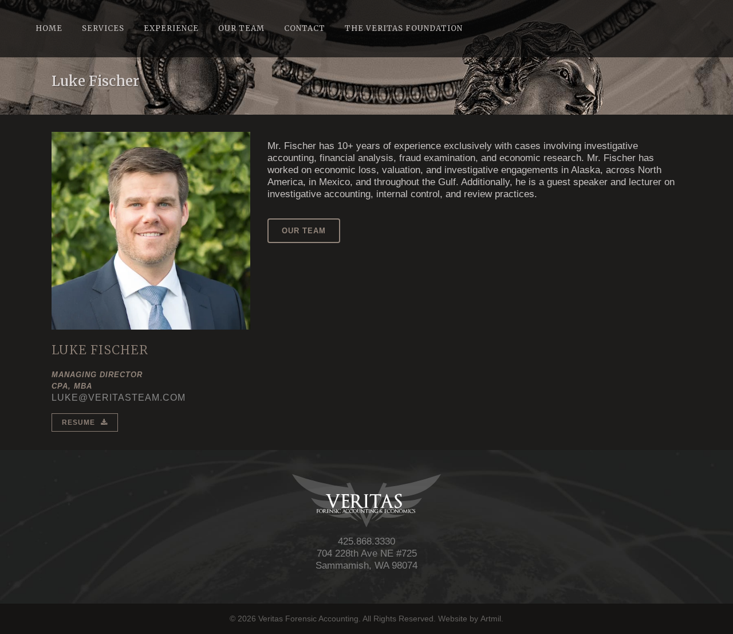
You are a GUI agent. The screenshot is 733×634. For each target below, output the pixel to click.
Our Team (304, 230)
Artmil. (491, 618)
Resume (78, 422)
